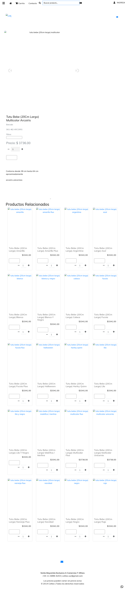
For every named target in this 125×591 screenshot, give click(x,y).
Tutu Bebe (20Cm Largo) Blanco (18, 316)
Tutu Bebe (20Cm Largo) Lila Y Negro (19, 451)
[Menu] (3, 3)
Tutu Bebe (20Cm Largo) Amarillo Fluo (47, 249)
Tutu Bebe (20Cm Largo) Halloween (46, 385)
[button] (10, 70)
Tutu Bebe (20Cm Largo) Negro (75, 520)
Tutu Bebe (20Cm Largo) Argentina (75, 249)
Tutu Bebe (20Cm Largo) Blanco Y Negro (46, 317)
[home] (11, 3)
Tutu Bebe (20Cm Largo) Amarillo (18, 249)
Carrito (21, 3)
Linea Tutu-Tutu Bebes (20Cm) (14, 137)
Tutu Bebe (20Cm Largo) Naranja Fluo (19, 520)
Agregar (12, 157)
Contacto (33, 3)
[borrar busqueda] (80, 2)
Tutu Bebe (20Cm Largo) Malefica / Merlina (46, 453)
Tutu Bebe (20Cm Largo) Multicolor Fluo (75, 453)
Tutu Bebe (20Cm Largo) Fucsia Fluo (18, 385)
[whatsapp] (122, 586)
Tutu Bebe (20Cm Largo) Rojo (103, 520)
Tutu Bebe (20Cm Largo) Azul (103, 249)
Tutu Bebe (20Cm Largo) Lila (103, 385)
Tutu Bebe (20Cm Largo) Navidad (46, 520)
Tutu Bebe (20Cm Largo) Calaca (75, 316)
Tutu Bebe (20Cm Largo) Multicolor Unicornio (103, 453)
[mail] (117, 17)
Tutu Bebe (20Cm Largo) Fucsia (103, 316)
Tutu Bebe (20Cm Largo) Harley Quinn (76, 385)
